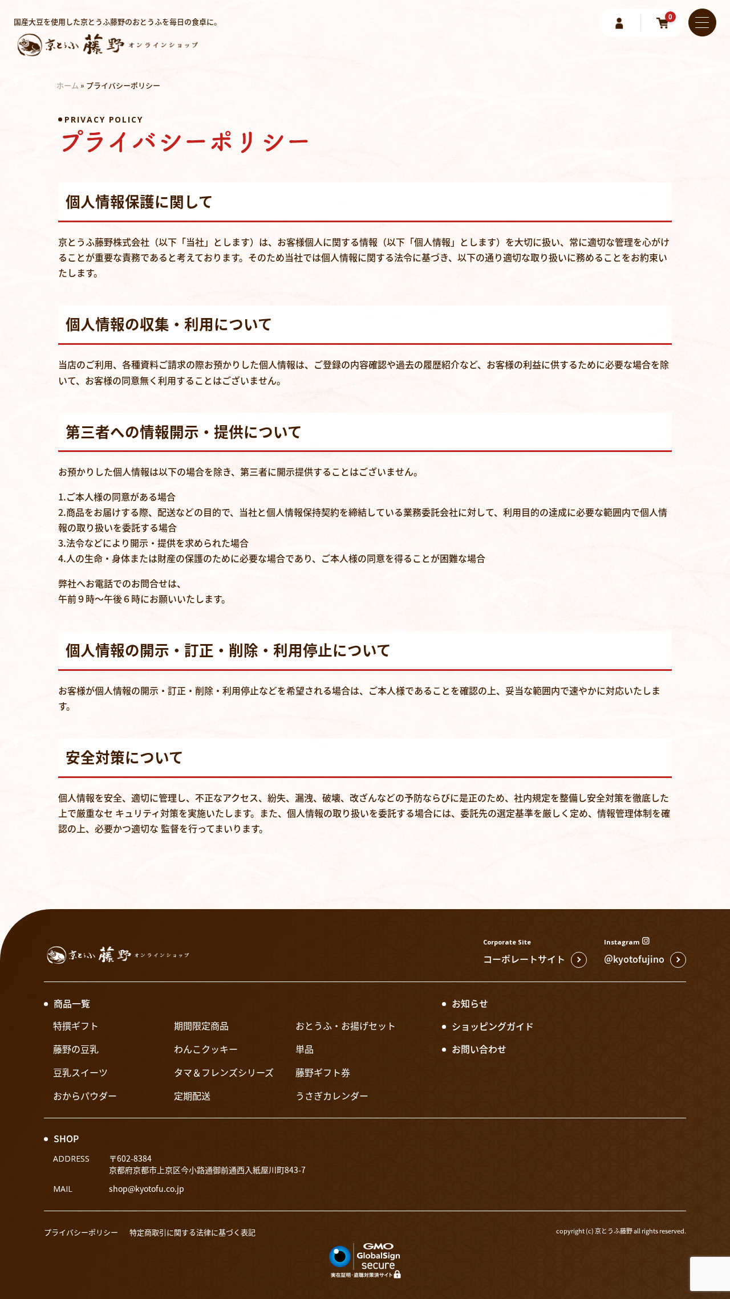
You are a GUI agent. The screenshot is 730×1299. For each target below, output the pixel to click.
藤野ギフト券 (322, 1072)
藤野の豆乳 (76, 1049)
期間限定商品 (201, 1025)
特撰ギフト (76, 1025)
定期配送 (192, 1095)
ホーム (67, 85)
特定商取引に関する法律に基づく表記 (192, 1232)
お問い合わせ (479, 1049)
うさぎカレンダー (331, 1095)
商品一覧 (72, 1003)
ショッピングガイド (493, 1026)
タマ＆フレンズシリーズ (224, 1072)
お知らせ (470, 1003)
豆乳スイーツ (80, 1072)
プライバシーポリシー (81, 1232)
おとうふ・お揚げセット (345, 1025)
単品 (304, 1049)
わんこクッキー (206, 1049)
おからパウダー (85, 1095)
